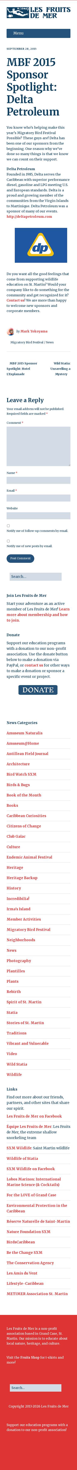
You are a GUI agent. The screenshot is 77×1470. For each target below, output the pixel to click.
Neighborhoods (21, 940)
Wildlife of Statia (22, 1158)
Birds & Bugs (18, 785)
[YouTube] (41, 1456)
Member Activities (24, 919)
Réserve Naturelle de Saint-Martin (38, 1221)
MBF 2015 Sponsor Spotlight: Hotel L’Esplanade (22, 369)
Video (12, 1054)
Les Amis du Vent (22, 1273)
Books (12, 805)
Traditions (16, 1033)
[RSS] (58, 1456)
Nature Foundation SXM (29, 1232)
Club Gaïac (16, 836)
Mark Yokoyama (33, 331)
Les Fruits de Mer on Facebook (34, 1116)
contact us (34, 665)
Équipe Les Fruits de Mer (29, 1126)
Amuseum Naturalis (25, 733)
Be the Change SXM (25, 1252)
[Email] (49, 1456)
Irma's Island (18, 909)
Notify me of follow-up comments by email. (37, 531)
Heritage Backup (22, 878)
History (14, 888)
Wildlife (14, 1074)
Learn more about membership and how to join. (38, 615)
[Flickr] (35, 1456)
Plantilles (16, 971)
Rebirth (14, 991)
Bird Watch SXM (22, 774)
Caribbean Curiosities (26, 816)
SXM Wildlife (19, 1148)
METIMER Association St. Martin (37, 1294)
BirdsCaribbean (21, 1242)
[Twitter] (23, 1456)
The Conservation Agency (30, 1263)
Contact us (15, 300)
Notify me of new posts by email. (29, 546)
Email (12, 490)
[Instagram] (29, 1456)
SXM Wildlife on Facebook (31, 1169)
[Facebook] (17, 1456)
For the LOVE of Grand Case (31, 1195)
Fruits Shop (29, 1357)
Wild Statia (17, 1064)
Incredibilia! (18, 898)
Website (12, 508)
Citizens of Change (24, 826)
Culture (13, 847)
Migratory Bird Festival (26, 342)
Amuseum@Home (23, 743)
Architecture (18, 764)
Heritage (15, 867)
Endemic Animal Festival (29, 857)
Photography (19, 961)
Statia (12, 1012)
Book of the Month (24, 795)
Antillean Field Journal (27, 753)
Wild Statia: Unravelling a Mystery (60, 369)
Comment (15, 423)
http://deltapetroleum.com (29, 216)
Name (12, 473)
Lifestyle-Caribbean (25, 1283)
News (50, 342)
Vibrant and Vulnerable (28, 1043)
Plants (12, 981)
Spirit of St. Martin (24, 1002)
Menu (18, 33)
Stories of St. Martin (25, 1023)
